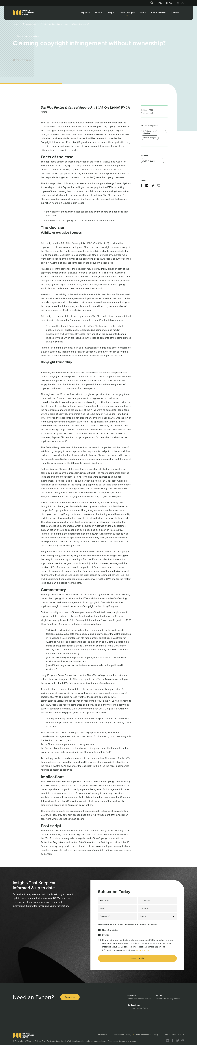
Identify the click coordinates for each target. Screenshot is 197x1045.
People (110, 12)
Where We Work (158, 12)
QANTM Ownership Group (147, 1034)
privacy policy (142, 950)
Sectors (98, 12)
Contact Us (70, 997)
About (143, 12)
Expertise (85, 12)
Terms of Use (101, 1034)
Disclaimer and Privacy (121, 1034)
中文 (160, 2)
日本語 (169, 2)
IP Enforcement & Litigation (150, 132)
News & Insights (127, 12)
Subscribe (135, 958)
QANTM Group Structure (174, 1034)
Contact (175, 12)
